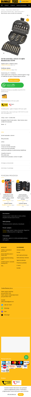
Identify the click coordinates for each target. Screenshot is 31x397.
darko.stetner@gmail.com (7, 301)
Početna (3, 10)
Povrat (4, 230)
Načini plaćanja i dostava (23, 257)
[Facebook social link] (5, 124)
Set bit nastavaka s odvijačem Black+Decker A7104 (23, 196)
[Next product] (29, 15)
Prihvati (21, 394)
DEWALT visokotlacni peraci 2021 (6, 250)
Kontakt (18, 268)
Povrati (18, 252)
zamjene (5, 232)
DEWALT (7, 5)
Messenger (7, 315)
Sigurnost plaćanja (21, 260)
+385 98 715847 (25, 1)
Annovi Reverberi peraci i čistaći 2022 (7, 254)
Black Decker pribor (19, 11)
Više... (2, 265)
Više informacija (11, 394)
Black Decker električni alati (12, 10)
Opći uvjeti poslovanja (22, 255)
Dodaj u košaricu (14, 80)
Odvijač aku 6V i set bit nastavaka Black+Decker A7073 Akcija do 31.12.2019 (8, 196)
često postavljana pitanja (21, 238)
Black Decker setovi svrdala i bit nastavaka (11, 13)
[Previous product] (26, 15)
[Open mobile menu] (1, 5)
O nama (19, 265)
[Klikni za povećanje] (3, 53)
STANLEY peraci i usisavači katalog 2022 (7, 262)
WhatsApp (6, 308)
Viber (5, 311)
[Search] (29, 5)
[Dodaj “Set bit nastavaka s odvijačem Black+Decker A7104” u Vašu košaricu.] (27, 181)
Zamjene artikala (21, 250)
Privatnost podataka (21, 262)
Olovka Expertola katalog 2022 (7, 258)
